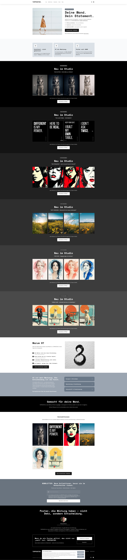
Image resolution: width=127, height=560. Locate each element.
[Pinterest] (94, 2)
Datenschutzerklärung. (62, 497)
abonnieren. (86, 33)
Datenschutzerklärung (46, 557)
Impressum (52, 557)
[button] (92, 85)
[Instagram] (92, 2)
